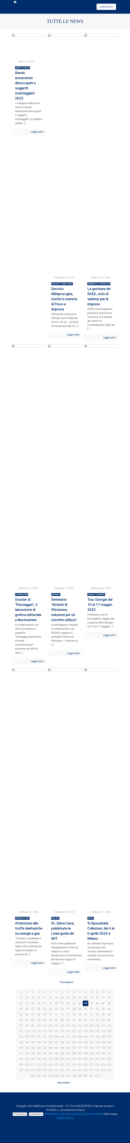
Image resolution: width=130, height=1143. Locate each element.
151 (56, 1042)
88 (62, 1020)
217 (68, 1064)
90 (73, 1020)
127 (103, 1031)
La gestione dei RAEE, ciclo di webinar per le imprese (99, 294)
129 (21, 1036)
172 (85, 1047)
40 (62, 1003)
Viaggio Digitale (65, 1117)
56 (62, 1008)
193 (21, 1059)
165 (44, 1047)
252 (97, 1075)
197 (44, 1059)
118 (50, 1031)
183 (56, 1053)
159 (103, 1042)
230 (50, 1070)
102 (50, 1025)
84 (38, 1020)
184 (62, 1053)
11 (79, 992)
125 (91, 1031)
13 (91, 992)
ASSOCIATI (106, 6)
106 (74, 1025)
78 (97, 1014)
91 (79, 1020)
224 (109, 1064)
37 (44, 1003)
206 (97, 1059)
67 (32, 1014)
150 (50, 1042)
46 (97, 1003)
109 (91, 1025)
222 (97, 1064)
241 (33, 1075)
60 (85, 1008)
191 (103, 1053)
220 (85, 1064)
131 (33, 1036)
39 (56, 1003)
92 (85, 1020)
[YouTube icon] (62, 1123)
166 (50, 1047)
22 (50, 997)
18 (27, 997)
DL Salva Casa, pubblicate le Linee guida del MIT (62, 929)
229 (44, 1070)
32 (109, 997)
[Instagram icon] (68, 1123)
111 (103, 1025)
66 (27, 1014)
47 (103, 1003)
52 (38, 1008)
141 (91, 1036)
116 (38, 1031)
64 (109, 1008)
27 (79, 997)
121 (68, 1031)
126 (97, 1031)
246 (62, 1075)
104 (62, 1025)
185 (68, 1053)
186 (74, 1053)
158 (97, 1042)
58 (73, 1008)
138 (74, 1036)
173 (91, 1047)
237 (91, 1070)
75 (79, 1014)
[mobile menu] (86, 7)
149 (44, 1042)
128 (109, 1031)
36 (38, 1003)
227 (33, 1070)
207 (103, 1059)
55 (56, 1008)
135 (56, 1036)
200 (62, 1059)
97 (21, 1025)
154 (74, 1042)
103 (56, 1025)
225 (21, 1070)
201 (68, 1059)
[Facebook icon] (55, 1123)
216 (62, 1064)
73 (68, 1014)
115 (33, 1031)
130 (27, 1036)
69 (44, 1014)
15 (103, 992)
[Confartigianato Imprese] (34, 7)
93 (91, 1020)
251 (91, 1075)
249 (80, 1075)
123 (80, 1031)
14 (97, 992)
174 (97, 1047)
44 (85, 1003)
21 (44, 997)
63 (103, 1008)
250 (85, 1075)
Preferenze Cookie (55, 1113)
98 (27, 1025)
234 (74, 1070)
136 (62, 1036)
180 (38, 1053)
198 (50, 1059)
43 (79, 1003)
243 (44, 1075)
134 (50, 1036)
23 (56, 997)
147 (33, 1042)
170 (74, 1047)
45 (91, 1003)
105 (68, 1025)
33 (21, 1003)
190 (97, 1053)
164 (38, 1047)
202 (74, 1059)
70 (50, 1014)
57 (68, 1008)
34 (27, 1003)
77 (91, 1014)
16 (109, 992)
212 (38, 1064)
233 (68, 1070)
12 (85, 992)
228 (38, 1070)
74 (73, 1014)
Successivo (63, 1082)
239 (103, 1070)
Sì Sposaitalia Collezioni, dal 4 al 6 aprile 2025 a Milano (100, 929)
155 (80, 1042)
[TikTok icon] (75, 1123)
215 (56, 1064)
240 (109, 1070)
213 (44, 1064)
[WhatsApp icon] (52, 1123)
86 (50, 1020)
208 (109, 1059)
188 (85, 1053)
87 (56, 1020)
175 (103, 1047)
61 (91, 1008)
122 (74, 1031)
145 (21, 1042)
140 (85, 1036)
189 (91, 1053)
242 (38, 1075)
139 (80, 1036)
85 (44, 1020)
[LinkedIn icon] (65, 1123)
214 (50, 1064)
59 (79, 1008)
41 (68, 1003)
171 (80, 1047)
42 (73, 1003)
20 (38, 997)
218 (74, 1064)
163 (33, 1047)
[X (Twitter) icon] (58, 1123)
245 (56, 1075)
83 (32, 1020)
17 (21, 997)
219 (80, 1064)
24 (62, 997)
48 (109, 1003)
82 (27, 1020)
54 (50, 1008)
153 (68, 1042)
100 (38, 1025)
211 (33, 1064)
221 (91, 1064)
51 (32, 1008)
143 (103, 1036)
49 (21, 1008)
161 (21, 1047)
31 (103, 997)
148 (38, 1042)
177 (21, 1053)
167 (56, 1047)
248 (74, 1075)
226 (27, 1070)
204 (85, 1059)
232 (62, 1070)
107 (80, 1025)
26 (73, 997)
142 (97, 1036)
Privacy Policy (20, 1114)
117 (44, 1031)
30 (97, 997)
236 (85, 1070)
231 (56, 1070)
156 (85, 1042)
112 (109, 1025)
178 (27, 1053)
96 (109, 1020)
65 (21, 1014)
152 (62, 1042)
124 (85, 1031)
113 (21, 1031)
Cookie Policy (36, 1114)
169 (68, 1047)
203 (80, 1059)
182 (50, 1053)
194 (27, 1059)
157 (91, 1042)
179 (33, 1053)
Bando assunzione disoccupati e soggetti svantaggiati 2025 (25, 83)
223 (103, 1064)
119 (56, 1031)
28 (85, 997)
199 (56, 1059)
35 (32, 1003)
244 (50, 1075)
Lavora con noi (94, 1113)
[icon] (72, 1123)
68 (38, 1014)
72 (62, 1014)
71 (56, 1014)
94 (97, 1020)
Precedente (66, 982)
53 (44, 1008)
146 (27, 1042)
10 (73, 992)
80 (109, 1014)
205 (91, 1059)
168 (62, 1047)
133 (44, 1036)
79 (103, 1014)
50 (27, 1008)
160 (109, 1042)
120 (62, 1031)
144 (109, 1036)
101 (44, 1025)
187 (80, 1053)
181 (44, 1053)
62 (97, 1008)
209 (21, 1064)
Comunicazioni (76, 1113)
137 (68, 1036)
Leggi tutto (37, 131)
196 (38, 1059)
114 (27, 1031)
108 (85, 1025)
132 (38, 1036)
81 (21, 1020)
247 (68, 1075)
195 (33, 1059)
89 (68, 1020)
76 (85, 1014)
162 (27, 1047)
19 (32, 997)
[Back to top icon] (65, 1099)
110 (97, 1025)
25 (68, 997)
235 (80, 1070)
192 (109, 1053)
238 (97, 1070)
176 (109, 1047)
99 (32, 1025)
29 (91, 997)
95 (103, 1020)
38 (50, 1003)
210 (27, 1064)
